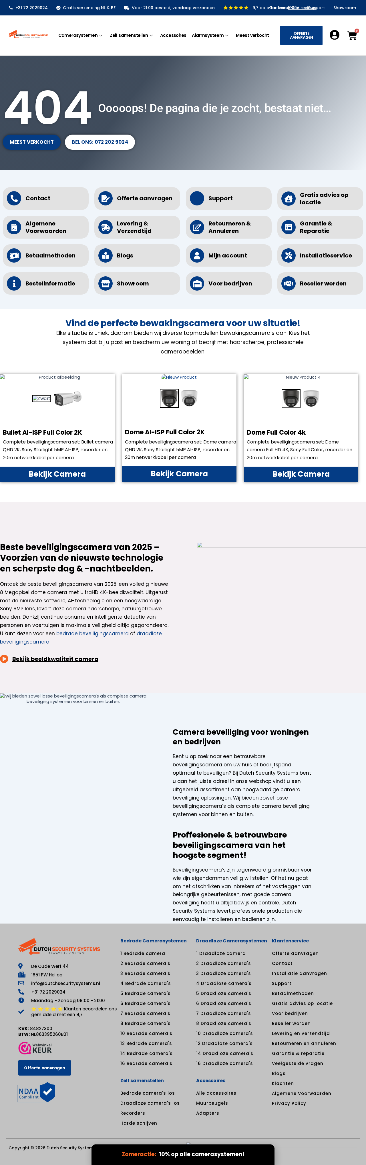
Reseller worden (323, 283)
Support (316, 8)
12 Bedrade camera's (146, 1043)
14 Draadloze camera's (224, 1053)
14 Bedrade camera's (146, 1053)
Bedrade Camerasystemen (153, 941)
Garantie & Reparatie (316, 227)
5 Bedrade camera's (145, 993)
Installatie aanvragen (299, 973)
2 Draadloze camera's (223, 963)
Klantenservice (283, 8)
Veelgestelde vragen (297, 1063)
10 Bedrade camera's (146, 1033)
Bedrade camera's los (147, 1093)
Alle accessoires (216, 1093)
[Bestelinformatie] (14, 283)
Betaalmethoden (50, 255)
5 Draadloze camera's (223, 993)
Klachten (283, 1083)
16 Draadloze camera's (224, 1063)
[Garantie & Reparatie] (288, 227)
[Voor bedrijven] (197, 283)
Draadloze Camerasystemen (231, 941)
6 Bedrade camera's (145, 1003)
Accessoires (173, 35)
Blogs (125, 255)
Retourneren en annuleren (304, 1043)
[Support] (197, 198)
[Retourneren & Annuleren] (197, 227)
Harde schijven (138, 1123)
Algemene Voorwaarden (45, 227)
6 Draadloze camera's (223, 1003)
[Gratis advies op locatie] (288, 198)
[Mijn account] (197, 255)
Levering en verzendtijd (301, 1033)
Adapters (207, 1113)
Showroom (344, 8)
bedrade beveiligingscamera (92, 633)
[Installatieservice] (288, 255)
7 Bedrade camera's (145, 1013)
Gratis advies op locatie (324, 198)
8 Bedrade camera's (145, 1023)
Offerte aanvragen (144, 198)
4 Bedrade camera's (145, 983)
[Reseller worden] (288, 283)
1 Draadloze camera (221, 953)
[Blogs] (105, 255)
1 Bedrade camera (142, 953)
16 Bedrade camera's (146, 1063)
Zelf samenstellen (129, 35)
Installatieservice (326, 255)
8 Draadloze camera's (223, 1023)
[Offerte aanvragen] (105, 198)
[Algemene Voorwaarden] (14, 227)
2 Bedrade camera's (145, 963)
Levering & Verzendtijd (134, 227)
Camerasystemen (78, 35)
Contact (37, 198)
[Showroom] (105, 283)
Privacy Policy (289, 1103)
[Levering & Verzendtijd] (105, 227)
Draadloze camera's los (150, 1103)
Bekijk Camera (57, 474)
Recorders (132, 1113)
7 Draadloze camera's (223, 1013)
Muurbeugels (212, 1103)
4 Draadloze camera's (224, 983)
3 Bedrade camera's (145, 973)
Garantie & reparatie (298, 1053)
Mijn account (227, 255)
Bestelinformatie (50, 283)
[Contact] (14, 198)
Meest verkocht (252, 35)
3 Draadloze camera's (223, 973)
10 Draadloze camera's (224, 1033)
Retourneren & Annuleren (229, 227)
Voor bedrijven (230, 283)
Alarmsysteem (208, 35)
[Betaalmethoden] (14, 255)
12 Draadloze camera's (224, 1043)
